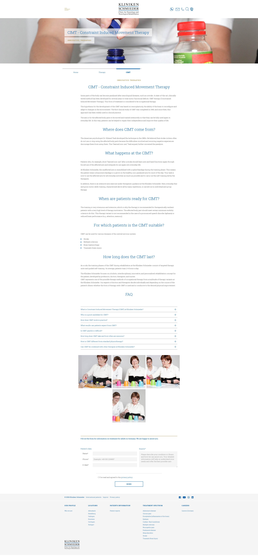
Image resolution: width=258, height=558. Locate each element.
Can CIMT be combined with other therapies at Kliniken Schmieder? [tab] (108, 347)
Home (75, 72)
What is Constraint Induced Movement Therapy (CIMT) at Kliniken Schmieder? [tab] (112, 309)
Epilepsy (145, 519)
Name (85, 453)
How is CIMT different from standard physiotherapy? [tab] (102, 341)
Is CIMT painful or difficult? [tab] (91, 331)
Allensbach (92, 511)
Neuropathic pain (148, 527)
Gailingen (91, 516)
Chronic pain (147, 514)
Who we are (68, 511)
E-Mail (86, 465)
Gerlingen (91, 522)
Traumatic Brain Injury (150, 538)
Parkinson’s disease (149, 530)
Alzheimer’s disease (149, 511)
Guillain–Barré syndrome (151, 522)
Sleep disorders (148, 533)
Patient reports (115, 511)
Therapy (102, 72)
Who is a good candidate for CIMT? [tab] (94, 315)
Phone (86, 459)
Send (129, 484)
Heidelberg (92, 514)
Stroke (145, 536)
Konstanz (91, 519)
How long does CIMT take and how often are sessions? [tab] (102, 336)
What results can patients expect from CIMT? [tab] (99, 325)
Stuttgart (91, 525)
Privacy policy (115, 497)
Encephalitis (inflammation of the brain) (156, 516)
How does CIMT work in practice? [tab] (94, 320)
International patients (93, 497)
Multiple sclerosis (148, 525)
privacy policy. (127, 477)
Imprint (105, 497)
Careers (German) (188, 511)
